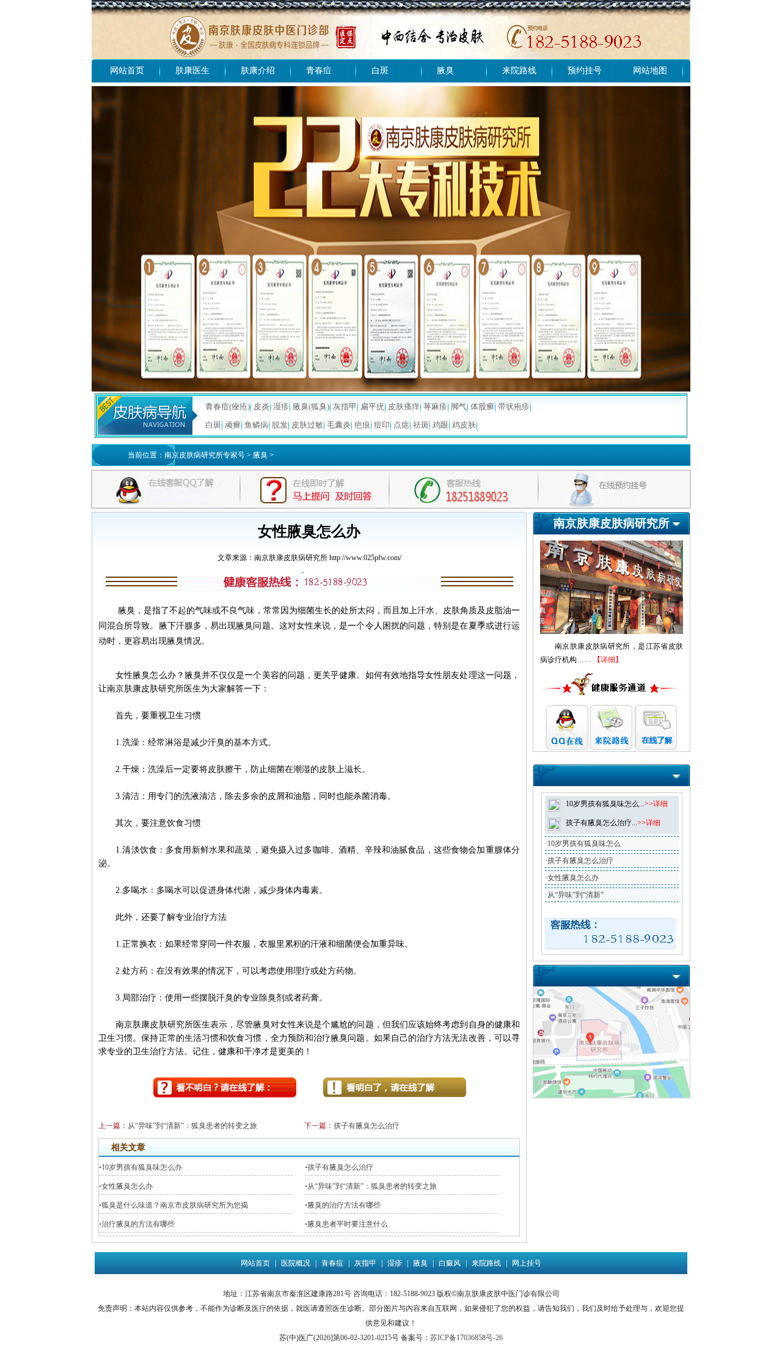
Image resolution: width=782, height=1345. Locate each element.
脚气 (459, 406)
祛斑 (421, 424)
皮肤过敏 (307, 424)
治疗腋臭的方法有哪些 (138, 1224)
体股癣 (482, 406)
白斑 (380, 70)
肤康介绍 (258, 70)
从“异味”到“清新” (575, 895)
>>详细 (656, 804)
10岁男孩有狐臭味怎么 (584, 843)
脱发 (280, 424)
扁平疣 (372, 406)
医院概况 (295, 1263)
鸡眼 (440, 424)
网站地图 (650, 70)
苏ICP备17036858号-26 (466, 1337)
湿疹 (281, 406)
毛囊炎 (339, 424)
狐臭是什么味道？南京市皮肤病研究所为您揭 (174, 1205)
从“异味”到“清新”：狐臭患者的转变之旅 (192, 1125)
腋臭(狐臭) (311, 406)
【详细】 (608, 659)
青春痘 (319, 70)
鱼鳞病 (256, 424)
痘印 (382, 424)
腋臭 (445, 70)
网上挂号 (526, 1263)
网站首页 (127, 70)
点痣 (401, 424)
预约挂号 (585, 70)
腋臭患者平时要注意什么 (347, 1224)
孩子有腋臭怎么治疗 (367, 1125)
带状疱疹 (514, 406)
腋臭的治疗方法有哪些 (344, 1205)
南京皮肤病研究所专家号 (204, 455)
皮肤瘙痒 (404, 406)
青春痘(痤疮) (227, 406)
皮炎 (261, 406)
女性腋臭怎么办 (127, 1186)
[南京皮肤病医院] (391, 4)
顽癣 (233, 424)
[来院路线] (611, 990)
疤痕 (362, 424)
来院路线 (519, 70)
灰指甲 (345, 406)
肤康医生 (192, 70)
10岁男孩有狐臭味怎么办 (141, 1167)
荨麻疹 (435, 406)
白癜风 (450, 1263)
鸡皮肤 (464, 424)
